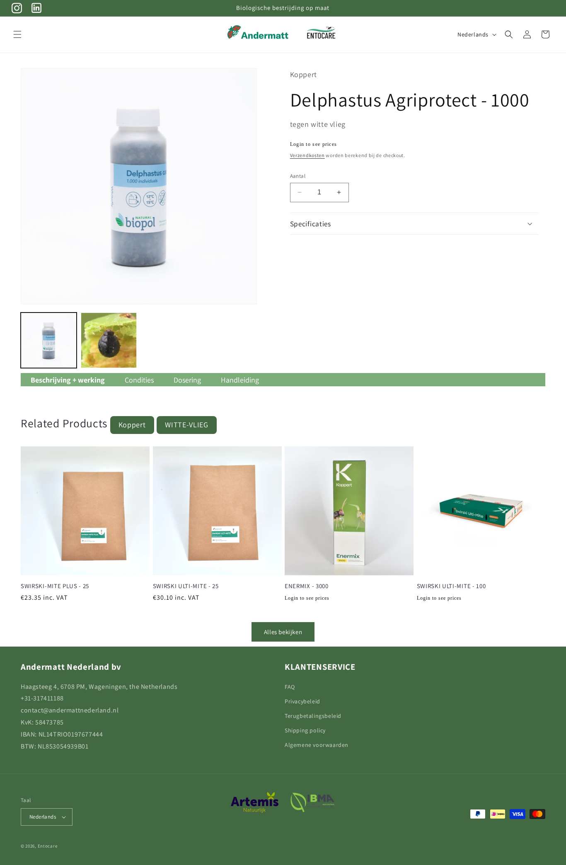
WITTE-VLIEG (186, 424)
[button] (17, 34)
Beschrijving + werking (68, 380)
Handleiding (240, 380)
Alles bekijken (283, 632)
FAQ (290, 687)
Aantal (297, 175)
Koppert (132, 424)
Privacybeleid (302, 701)
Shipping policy (305, 730)
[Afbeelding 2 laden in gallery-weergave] (109, 340)
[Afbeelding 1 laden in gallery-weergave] (49, 340)
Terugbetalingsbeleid (313, 716)
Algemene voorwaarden (316, 745)
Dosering (187, 380)
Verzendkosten (307, 155)
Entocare (48, 846)
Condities (139, 380)
